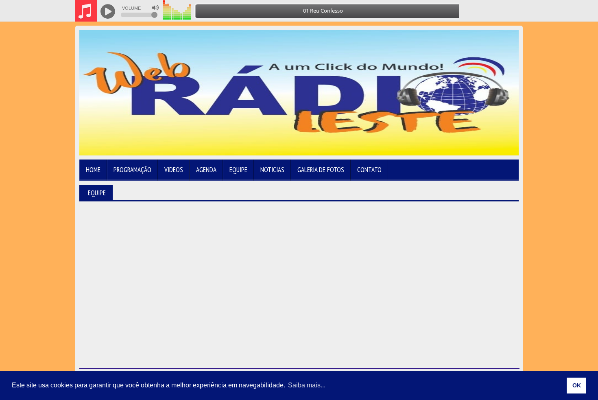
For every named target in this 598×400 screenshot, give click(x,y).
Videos (173, 169)
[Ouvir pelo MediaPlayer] (466, 11)
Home (93, 169)
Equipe (238, 169)
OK (576, 385)
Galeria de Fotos (320, 169)
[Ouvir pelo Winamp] (498, 11)
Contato (369, 169)
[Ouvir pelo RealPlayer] (482, 11)
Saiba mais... (306, 385)
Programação (132, 169)
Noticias (272, 169)
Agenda (206, 169)
